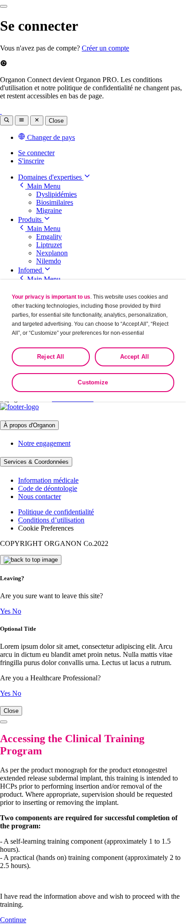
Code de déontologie (47, 488)
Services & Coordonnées (36, 461)
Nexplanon (52, 253)
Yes (6, 611)
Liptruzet (49, 245)
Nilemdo (48, 261)
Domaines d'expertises (51, 177)
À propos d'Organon (29, 425)
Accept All (134, 356)
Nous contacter (39, 496)
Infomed (31, 270)
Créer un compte (105, 48)
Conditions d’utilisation (51, 520)
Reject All (50, 356)
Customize (93, 382)
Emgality (49, 236)
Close (56, 120)
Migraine (49, 210)
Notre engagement (44, 443)
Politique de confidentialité (56, 512)
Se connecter (36, 153)
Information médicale (48, 480)
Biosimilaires (54, 202)
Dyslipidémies (56, 194)
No (16, 611)
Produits (30, 219)
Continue (13, 920)
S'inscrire (31, 161)
